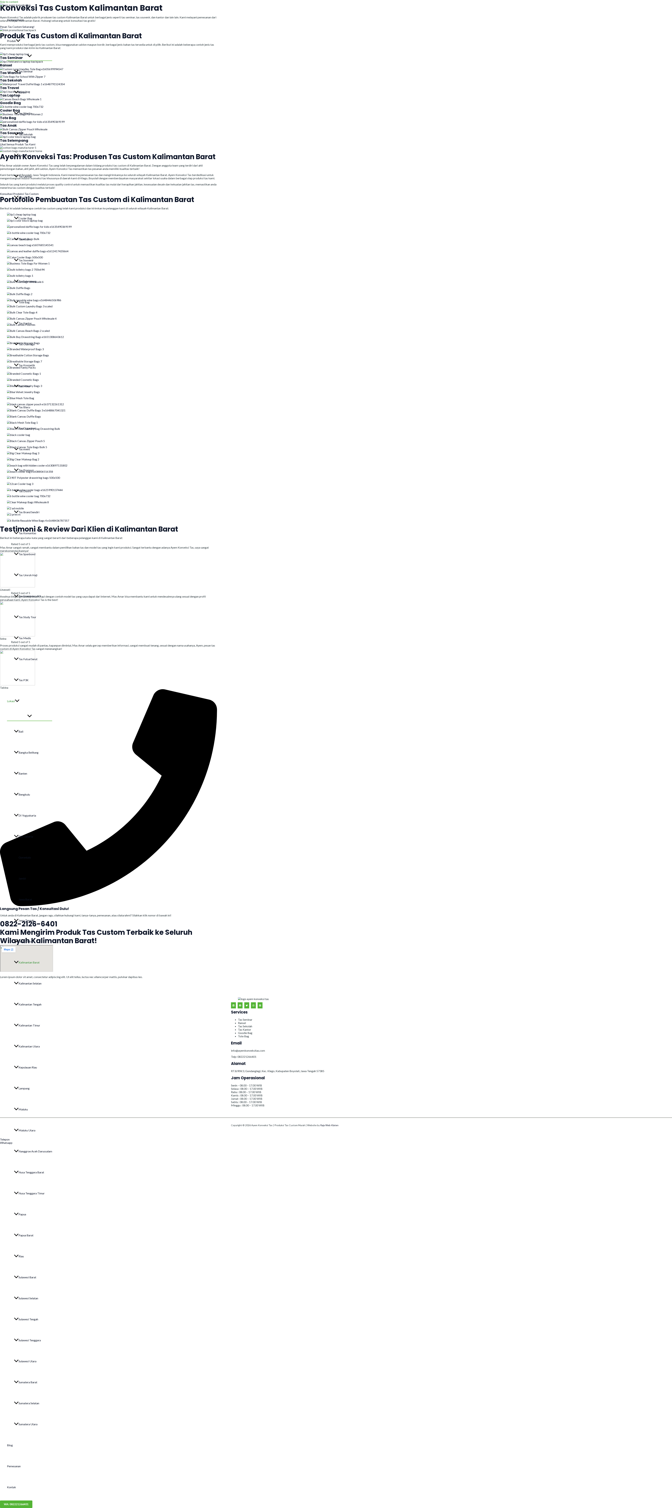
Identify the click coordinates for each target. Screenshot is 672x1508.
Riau (21, 1256)
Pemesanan (14, 1466)
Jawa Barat (25, 899)
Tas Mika (24, 386)
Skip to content (9, 1)
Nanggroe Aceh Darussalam (35, 1151)
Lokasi (11, 701)
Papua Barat (26, 1235)
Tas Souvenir (26, 260)
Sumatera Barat (28, 1382)
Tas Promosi (26, 470)
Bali (21, 731)
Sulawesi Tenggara (30, 1340)
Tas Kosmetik (27, 365)
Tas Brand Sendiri (29, 512)
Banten (23, 773)
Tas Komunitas (27, 533)
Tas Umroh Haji (28, 575)
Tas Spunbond (27, 554)
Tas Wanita (25, 113)
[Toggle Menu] (29, 56)
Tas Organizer (27, 428)
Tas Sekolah (26, 134)
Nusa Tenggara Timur (32, 1193)
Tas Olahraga (26, 344)
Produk (11, 41)
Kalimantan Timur (29, 1025)
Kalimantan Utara (29, 1046)
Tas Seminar (26, 71)
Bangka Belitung (28, 752)
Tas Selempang (27, 281)
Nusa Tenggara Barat (31, 1172)
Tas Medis (25, 638)
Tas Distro (25, 491)
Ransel (22, 92)
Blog (10, 1445)
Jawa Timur (26, 941)
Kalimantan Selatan (30, 983)
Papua (22, 1214)
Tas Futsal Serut (28, 659)
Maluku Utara (27, 1130)
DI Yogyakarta (27, 815)
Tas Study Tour (27, 617)
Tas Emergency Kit (30, 596)
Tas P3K (24, 680)
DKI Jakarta (26, 836)
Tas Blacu (24, 407)
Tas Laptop (25, 176)
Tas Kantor (25, 323)
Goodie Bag (26, 197)
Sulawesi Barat (27, 1277)
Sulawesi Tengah (28, 1319)
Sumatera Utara (28, 1424)
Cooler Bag (25, 218)
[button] (18, 40)
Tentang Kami (15, 20)
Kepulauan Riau (28, 1067)
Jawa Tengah (26, 920)
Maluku (23, 1109)
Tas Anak (24, 239)
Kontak (11, 1487)
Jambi (22, 878)
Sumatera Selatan (29, 1403)
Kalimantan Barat (29, 962)
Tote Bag (24, 302)
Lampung (24, 1088)
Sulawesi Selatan (28, 1298)
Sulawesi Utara (27, 1361)
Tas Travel (25, 155)
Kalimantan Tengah (30, 1004)
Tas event (24, 449)
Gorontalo (25, 857)
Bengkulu (24, 794)
